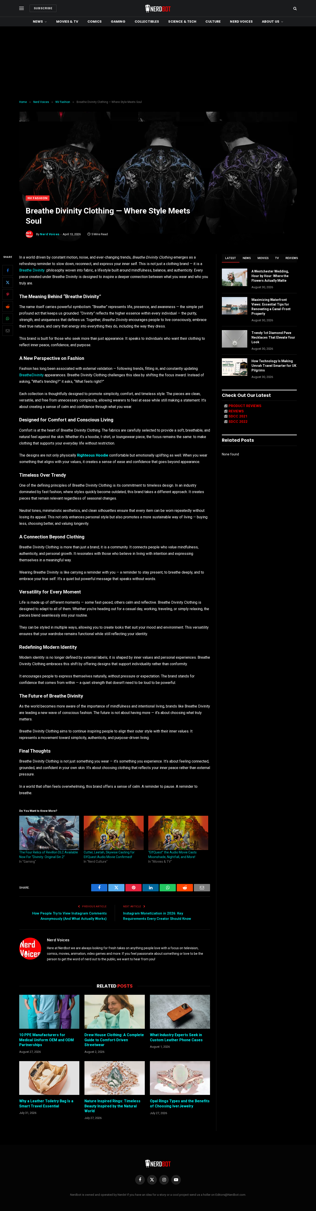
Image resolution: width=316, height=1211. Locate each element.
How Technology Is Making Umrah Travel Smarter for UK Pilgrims (273, 365)
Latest (230, 258)
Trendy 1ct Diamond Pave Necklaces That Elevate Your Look (273, 337)
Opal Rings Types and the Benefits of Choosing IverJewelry (180, 1103)
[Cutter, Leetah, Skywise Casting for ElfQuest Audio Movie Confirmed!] (114, 833)
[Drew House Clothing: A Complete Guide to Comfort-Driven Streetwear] (114, 1012)
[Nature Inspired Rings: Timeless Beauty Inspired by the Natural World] (114, 1078)
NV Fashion (38, 198)
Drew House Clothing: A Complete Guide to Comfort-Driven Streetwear (114, 1040)
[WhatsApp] (7, 318)
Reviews (291, 258)
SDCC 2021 (238, 416)
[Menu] (21, 8)
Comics (94, 21)
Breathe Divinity (32, 270)
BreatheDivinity (31, 375)
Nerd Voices (241, 21)
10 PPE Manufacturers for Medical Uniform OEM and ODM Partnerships (46, 1040)
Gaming (118, 21)
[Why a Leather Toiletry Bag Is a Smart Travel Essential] (49, 1078)
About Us (270, 21)
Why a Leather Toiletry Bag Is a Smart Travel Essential (46, 1103)
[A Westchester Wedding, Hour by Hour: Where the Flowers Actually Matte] (234, 277)
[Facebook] (7, 270)
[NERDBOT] (158, 8)
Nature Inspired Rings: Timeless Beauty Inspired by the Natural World (112, 1106)
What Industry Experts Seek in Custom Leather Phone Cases (176, 1037)
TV (277, 258)
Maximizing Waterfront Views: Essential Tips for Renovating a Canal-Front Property (271, 306)
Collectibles (147, 21)
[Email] (7, 330)
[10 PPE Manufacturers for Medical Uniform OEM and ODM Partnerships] (49, 1012)
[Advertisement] (158, 63)
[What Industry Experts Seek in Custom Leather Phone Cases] (180, 1012)
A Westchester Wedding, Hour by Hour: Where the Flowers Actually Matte (270, 275)
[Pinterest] (7, 294)
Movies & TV (67, 21)
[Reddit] (7, 306)
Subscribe (43, 8)
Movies (263, 258)
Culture (213, 21)
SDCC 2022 (238, 422)
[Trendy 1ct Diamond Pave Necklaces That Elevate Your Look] (234, 339)
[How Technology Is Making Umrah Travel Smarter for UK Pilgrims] (234, 367)
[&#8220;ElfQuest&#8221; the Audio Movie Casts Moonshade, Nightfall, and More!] (178, 833)
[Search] (294, 8)
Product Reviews (245, 406)
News (38, 21)
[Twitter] (7, 282)
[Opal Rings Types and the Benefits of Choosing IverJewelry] (180, 1078)
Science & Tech (182, 21)
